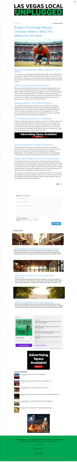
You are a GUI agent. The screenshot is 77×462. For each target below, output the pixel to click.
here (53, 460)
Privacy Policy (38, 453)
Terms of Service (38, 448)
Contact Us (38, 444)
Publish (57, 223)
